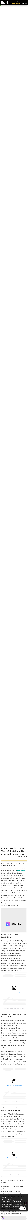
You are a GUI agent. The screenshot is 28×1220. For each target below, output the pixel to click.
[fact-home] (5, 2)
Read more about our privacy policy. (15, 1206)
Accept (23, 1208)
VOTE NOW (16, 3)
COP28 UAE (21, 870)
